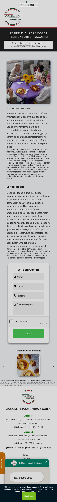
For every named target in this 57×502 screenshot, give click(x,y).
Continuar (28, 496)
